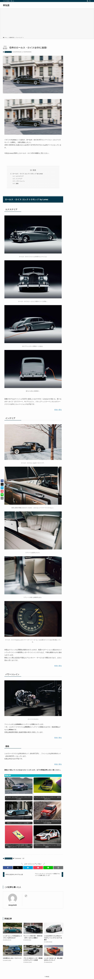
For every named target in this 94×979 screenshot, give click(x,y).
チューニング (8, 51)
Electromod (18, 858)
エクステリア (20, 176)
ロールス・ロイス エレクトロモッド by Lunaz (28, 173)
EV (23, 858)
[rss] (87, 1)
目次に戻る (58, 410)
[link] (26, 896)
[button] (8, 867)
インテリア (19, 178)
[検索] (90, 1)
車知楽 (6, 5)
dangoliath (12, 905)
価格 (17, 183)
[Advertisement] (47, 23)
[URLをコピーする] (58, 867)
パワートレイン (20, 181)
